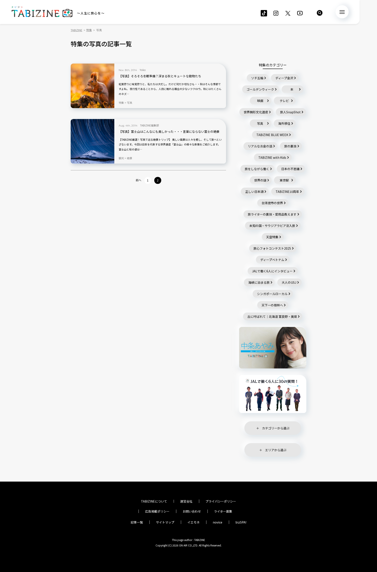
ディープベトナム (272, 259)
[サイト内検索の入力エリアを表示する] (319, 13)
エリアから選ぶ (275, 450)
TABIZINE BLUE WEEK (272, 135)
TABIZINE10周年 (287, 191)
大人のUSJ (289, 282)
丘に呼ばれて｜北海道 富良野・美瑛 (272, 316)
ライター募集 (223, 511)
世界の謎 (260, 180)
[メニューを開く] (342, 11)
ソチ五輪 (257, 78)
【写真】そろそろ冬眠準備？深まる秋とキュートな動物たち (160, 76)
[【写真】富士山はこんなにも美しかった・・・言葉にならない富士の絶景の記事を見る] (92, 141)
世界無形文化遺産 (256, 112)
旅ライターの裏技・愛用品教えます (272, 214)
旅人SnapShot (290, 112)
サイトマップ (165, 522)
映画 (260, 101)
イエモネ (193, 522)
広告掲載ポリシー (157, 511)
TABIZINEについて (154, 501)
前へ (138, 180)
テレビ (284, 101)
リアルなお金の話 (260, 146)
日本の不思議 (290, 169)
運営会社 (186, 501)
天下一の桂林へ (272, 305)
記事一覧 (137, 522)
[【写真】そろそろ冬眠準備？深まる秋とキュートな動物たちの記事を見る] (92, 86)
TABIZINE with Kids (272, 157)
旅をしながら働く (257, 169)
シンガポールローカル (272, 294)
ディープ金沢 (284, 78)
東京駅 (284, 180)
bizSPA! (240, 522)
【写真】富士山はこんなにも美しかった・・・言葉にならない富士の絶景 (169, 132)
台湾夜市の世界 (272, 203)
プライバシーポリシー (221, 501)
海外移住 (284, 123)
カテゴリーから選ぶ (276, 428)
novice (217, 522)
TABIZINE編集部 (149, 125)
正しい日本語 (254, 191)
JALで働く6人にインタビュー (272, 271)
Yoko (143, 70)
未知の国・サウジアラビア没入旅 (272, 225)
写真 (260, 123)
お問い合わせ (192, 511)
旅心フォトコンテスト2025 (272, 248)
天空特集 (272, 237)
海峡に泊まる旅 (259, 282)
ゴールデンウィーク (260, 89)
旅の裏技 (290, 146)
